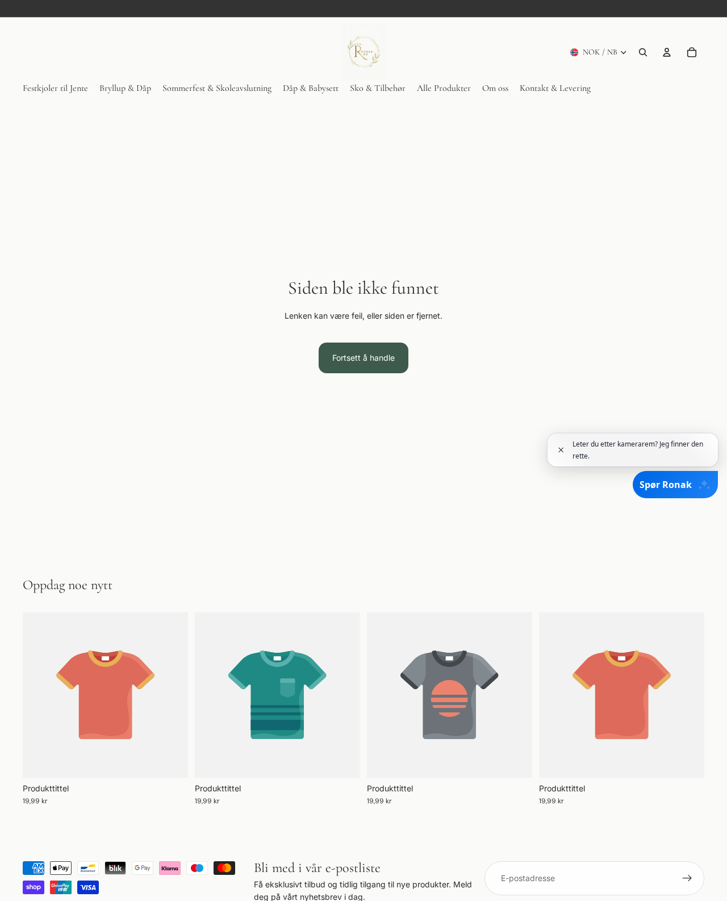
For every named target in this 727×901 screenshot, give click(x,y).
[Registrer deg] (687, 878)
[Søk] (642, 52)
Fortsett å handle (363, 357)
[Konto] (666, 52)
